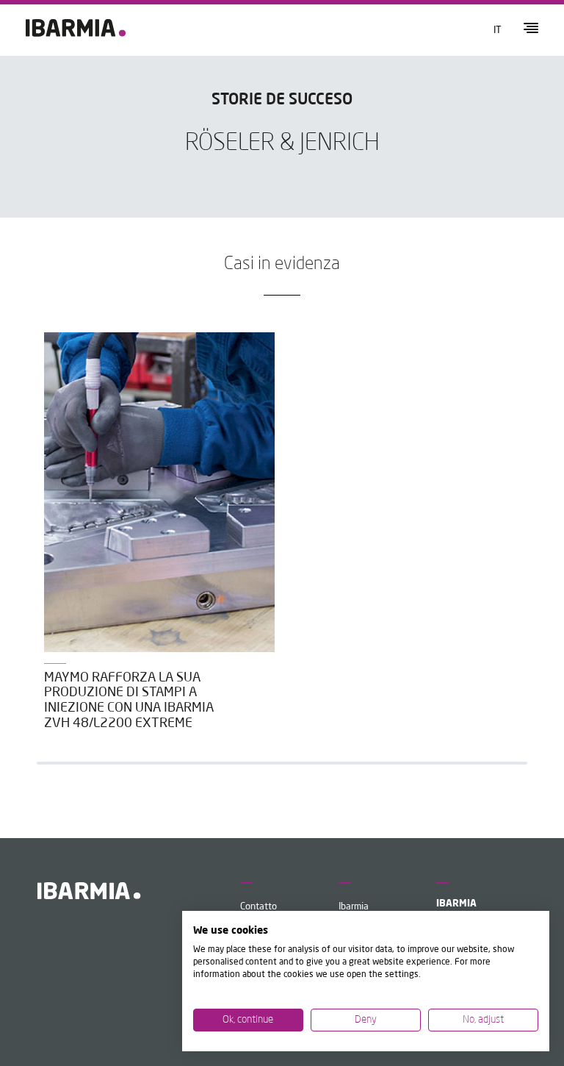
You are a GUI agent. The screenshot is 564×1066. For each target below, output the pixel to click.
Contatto (258, 907)
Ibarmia (354, 907)
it (498, 30)
